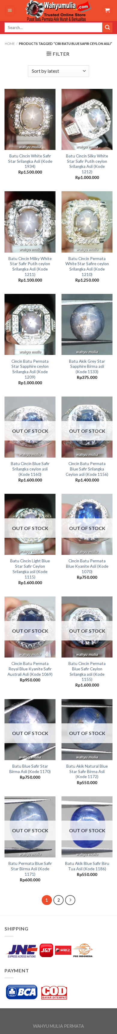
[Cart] (107, 11)
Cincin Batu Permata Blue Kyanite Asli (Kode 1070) (87, 566)
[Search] (107, 27)
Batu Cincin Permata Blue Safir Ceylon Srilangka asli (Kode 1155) (87, 671)
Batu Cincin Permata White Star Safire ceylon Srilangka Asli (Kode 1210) (87, 266)
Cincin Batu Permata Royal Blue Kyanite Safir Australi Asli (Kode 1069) (30, 668)
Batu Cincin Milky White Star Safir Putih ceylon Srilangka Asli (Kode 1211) (30, 266)
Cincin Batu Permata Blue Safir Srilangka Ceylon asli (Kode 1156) (87, 468)
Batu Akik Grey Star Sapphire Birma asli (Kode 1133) (87, 366)
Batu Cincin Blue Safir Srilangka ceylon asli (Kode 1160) (30, 468)
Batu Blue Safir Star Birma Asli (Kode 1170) (30, 769)
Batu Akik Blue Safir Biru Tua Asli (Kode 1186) (87, 866)
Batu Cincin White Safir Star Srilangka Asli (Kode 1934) (30, 161)
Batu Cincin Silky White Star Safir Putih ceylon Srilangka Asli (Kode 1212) (87, 164)
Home (10, 43)
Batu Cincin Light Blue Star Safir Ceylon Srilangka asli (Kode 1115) (30, 568)
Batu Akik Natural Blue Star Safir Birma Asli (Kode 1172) (87, 771)
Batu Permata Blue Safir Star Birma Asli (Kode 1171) (30, 868)
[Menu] (10, 11)
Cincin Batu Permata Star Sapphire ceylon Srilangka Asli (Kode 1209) (30, 369)
